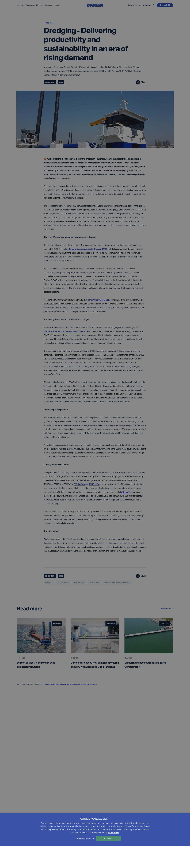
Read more (113, 832)
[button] (64, 838)
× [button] (189, 814)
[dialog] (95, 829)
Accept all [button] (108, 838)
